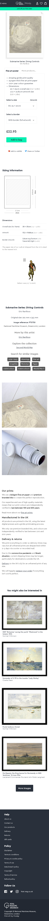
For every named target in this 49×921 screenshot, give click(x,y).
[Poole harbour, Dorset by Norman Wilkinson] (24, 706)
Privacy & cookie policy (13, 859)
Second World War (24, 348)
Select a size (21, 100)
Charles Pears (8, 680)
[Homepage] (24, 3)
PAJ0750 (25, 364)
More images (24, 788)
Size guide (33, 100)
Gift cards (8, 839)
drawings (25, 359)
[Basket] (45, 3)
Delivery (5, 564)
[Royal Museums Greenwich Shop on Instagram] (17, 892)
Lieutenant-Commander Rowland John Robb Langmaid (24, 777)
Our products (9, 827)
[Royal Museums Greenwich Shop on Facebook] (5, 892)
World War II (38, 369)
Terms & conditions (11, 854)
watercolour (8, 369)
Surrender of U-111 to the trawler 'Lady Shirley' (21, 678)
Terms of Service (10, 875)
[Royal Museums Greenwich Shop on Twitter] (11, 892)
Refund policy (9, 879)
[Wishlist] (41, 3)
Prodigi (16, 916)
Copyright (8, 871)
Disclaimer (8, 850)
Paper (35, 364)
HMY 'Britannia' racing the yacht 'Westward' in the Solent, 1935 (23, 633)
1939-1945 (12, 359)
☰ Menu (3, 3)
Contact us (8, 823)
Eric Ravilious (24, 64)
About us (7, 819)
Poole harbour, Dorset (11, 727)
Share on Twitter (33, 151)
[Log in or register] (37, 3)
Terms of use (9, 863)
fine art (36, 359)
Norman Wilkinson (9, 636)
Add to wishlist (16, 151)
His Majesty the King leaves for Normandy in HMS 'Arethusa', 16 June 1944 (22, 774)
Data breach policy (11, 867)
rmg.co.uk (29, 891)
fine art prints (26, 513)
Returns (7, 835)
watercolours (24, 369)
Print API (7, 916)
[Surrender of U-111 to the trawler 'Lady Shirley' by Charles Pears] (24, 659)
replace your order (24, 571)
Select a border (13, 114)
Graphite (13, 364)
